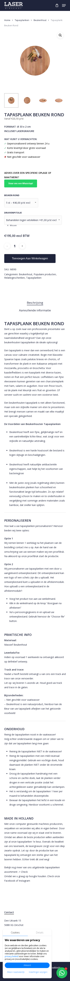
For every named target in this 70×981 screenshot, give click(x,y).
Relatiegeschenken (14, 277)
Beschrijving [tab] (35, 303)
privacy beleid (11, 956)
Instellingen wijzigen (38, 972)
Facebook (9, 880)
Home (7, 20)
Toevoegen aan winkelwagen (30, 258)
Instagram (24, 880)
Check (24, 871)
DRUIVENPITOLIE (13, 212)
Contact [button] (9, 912)
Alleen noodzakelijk (15, 972)
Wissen (13, 225)
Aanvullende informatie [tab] (35, 310)
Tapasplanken (22, 20)
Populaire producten (45, 274)
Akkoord (27, 965)
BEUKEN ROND (11, 195)
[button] (64, 5)
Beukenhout (40, 20)
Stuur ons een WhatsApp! (20, 183)
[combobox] (21, 202)
